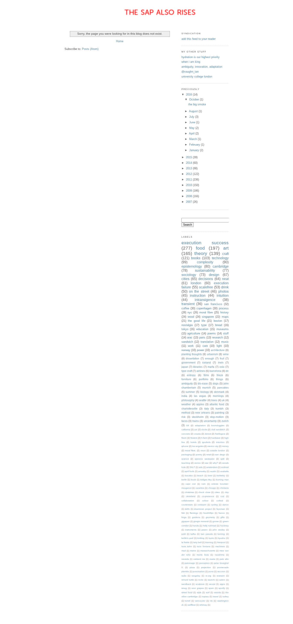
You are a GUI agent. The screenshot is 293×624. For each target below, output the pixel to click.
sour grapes (198, 588)
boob (193, 479)
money (225, 446)
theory (200, 253)
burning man (222, 479)
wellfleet (192, 605)
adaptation (200, 425)
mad (183, 551)
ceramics (200, 488)
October (194, 99)
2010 (189, 185)
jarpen (204, 530)
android (225, 467)
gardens (196, 517)
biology (204, 391)
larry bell (197, 542)
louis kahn (186, 546)
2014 (189, 162)
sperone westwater (204, 459)
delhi (187, 509)
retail (208, 454)
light (219, 345)
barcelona (215, 370)
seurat (212, 584)
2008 (189, 196)
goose (216, 521)
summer (190, 391)
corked (219, 500)
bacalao (189, 475)
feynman (220, 509)
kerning (221, 534)
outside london (217, 450)
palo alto (224, 559)
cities (185, 279)
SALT (192, 467)
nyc (189, 312)
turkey (226, 596)
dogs (216, 383)
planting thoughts (191, 354)
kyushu (221, 538)
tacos (184, 421)
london (196, 283)
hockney (224, 525)
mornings (218, 396)
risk (183, 417)
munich (206, 387)
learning (209, 542)
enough (209, 358)
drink (225, 287)
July (192, 116)
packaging (186, 454)
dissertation (192, 358)
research (217, 337)
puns (210, 571)
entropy (191, 375)
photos (223, 291)
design (214, 275)
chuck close (204, 492)
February (195, 144)
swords (217, 592)
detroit (208, 434)
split (222, 459)
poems (211, 333)
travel (215, 596)
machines (220, 546)
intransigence (205, 300)
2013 (189, 168)
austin (213, 471)
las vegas (200, 396)
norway (185, 350)
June (192, 122)
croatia (197, 434)
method (185, 412)
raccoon (221, 571)
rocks (200, 580)
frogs (183, 517)
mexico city (212, 446)
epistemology (191, 266)
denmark (219, 391)
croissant (202, 504)
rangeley (196, 576)
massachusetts (207, 551)
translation (207, 341)
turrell (187, 601)
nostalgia (187, 325)
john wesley (219, 530)
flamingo (194, 513)
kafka (193, 534)
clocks (204, 429)
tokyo (184, 329)
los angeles (198, 446)
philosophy (187, 400)
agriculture (193, 333)
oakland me (199, 559)
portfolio (203, 379)
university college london (196, 76)
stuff (226, 333)
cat (195, 429)
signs (222, 584)
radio (183, 576)
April (192, 133)
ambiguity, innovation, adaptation (201, 66)
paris (202, 337)
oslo (221, 366)
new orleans (202, 412)
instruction (197, 295)
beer (210, 475)
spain (211, 588)
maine (193, 551)
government (188, 362)
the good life (196, 320)
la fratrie (185, 542)
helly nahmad (209, 525)
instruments (190, 530)
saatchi (211, 580)
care (205, 345)
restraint (221, 576)
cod (222, 496)
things (219, 379)
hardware (216, 438)
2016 (189, 94)
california (185, 429)
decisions (205, 279)
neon (203, 450)
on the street (199, 291)
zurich (225, 421)
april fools (189, 471)
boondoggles (217, 425)
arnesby (202, 471)
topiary (205, 596)
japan (184, 366)
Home (119, 41)
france (222, 513)
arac (189, 337)
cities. (217, 492)
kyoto (211, 538)
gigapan (185, 521)
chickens (224, 488)
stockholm (198, 417)
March (193, 139)
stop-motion (217, 417)
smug (184, 588)
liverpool (221, 542)
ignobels (206, 442)
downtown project (203, 509)
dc (227, 370)
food (200, 248)
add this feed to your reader (198, 38)
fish (183, 513)
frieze (220, 375)
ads (200, 467)
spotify (222, 588)
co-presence (208, 496)
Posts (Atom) (90, 49)
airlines (200, 370)
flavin (184, 438)
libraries (197, 366)
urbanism (212, 354)
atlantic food (217, 404)
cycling (214, 504)
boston (218, 320)
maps (225, 316)
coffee (185, 308)
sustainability (205, 270)
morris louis (203, 555)
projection (206, 567)
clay (227, 492)
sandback (186, 584)
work (191, 345)
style (199, 592)
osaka (212, 559)
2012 (189, 174)
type (204, 325)
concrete (185, 434)
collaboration (187, 500)
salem (222, 580)
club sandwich (218, 429)
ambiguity (187, 383)
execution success (205, 242)
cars (203, 484)
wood (191, 316)
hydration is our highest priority (200, 57)
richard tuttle (187, 580)
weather (186, 404)
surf (208, 592)
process (224, 308)
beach (200, 475)
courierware (187, 504)
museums (222, 329)
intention (220, 442)
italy (206, 408)
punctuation (199, 571)
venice (197, 463)
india (184, 396)
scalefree (206, 287)
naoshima (219, 555)
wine (226, 354)
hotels (193, 442)
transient (188, 304)
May (192, 128)
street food (186, 592)
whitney (203, 605)
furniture (186, 379)
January (194, 150)
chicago (212, 488)
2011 (189, 179)
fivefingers (220, 434)
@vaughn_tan (190, 71)
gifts (223, 517)
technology (220, 258)
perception (204, 563)
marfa (211, 366)
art (226, 248)
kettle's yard (187, 538)
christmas (189, 492)
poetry (199, 454)
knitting (200, 538)
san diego (220, 454)
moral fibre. (190, 450)
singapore (208, 316)
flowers (193, 438)
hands (196, 525)
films (206, 375)
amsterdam (211, 467)
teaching (185, 463)
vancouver (200, 601)
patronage (190, 563)
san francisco (213, 304)
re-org (208, 576)
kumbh (220, 408)
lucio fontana (203, 546)
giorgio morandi (201, 521)
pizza (192, 567)
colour (205, 500)
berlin (184, 479)
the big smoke (197, 104)
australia (224, 471)
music (225, 341)
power (200, 350)
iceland (206, 362)
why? (215, 463)
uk (223, 400)
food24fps (208, 513)
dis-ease (203, 383)
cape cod (191, 484)
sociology (188, 275)
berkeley (221, 475)
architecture (218, 350)
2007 (189, 201)
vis (211, 601)
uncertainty (210, 421)
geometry (210, 517)
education (202, 329)
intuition (223, 295)
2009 (189, 190)
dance (225, 504)
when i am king (190, 61)
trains (195, 421)
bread (218, 325)
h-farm (204, 438)
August (194, 111)
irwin (221, 362)
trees (214, 400)
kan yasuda (207, 534)
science (185, 459)
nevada (185, 559)
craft (225, 254)
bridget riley (206, 479)
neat (225, 279)
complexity (205, 262)
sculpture (200, 584)
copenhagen (203, 308)
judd (183, 534)
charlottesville (189, 408)
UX (187, 425)
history (224, 312)
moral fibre (206, 312)
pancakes (223, 387)
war (206, 463)
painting (219, 412)
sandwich (187, 341)
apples (200, 404)
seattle (203, 400)
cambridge (221, 266)
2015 (189, 157)
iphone (184, 446)
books (195, 258)
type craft (186, 370)
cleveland (190, 496)
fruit (222, 358)
